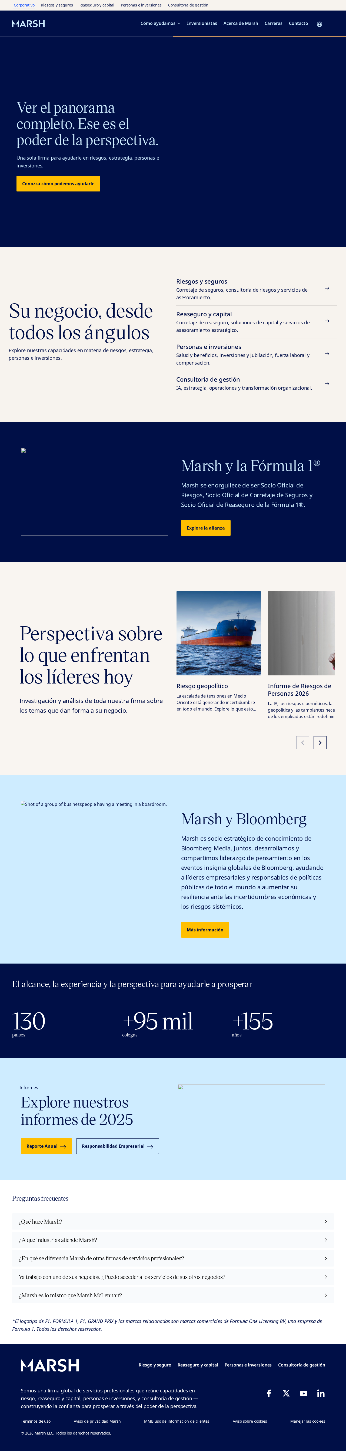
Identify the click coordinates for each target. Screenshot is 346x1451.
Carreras (273, 23)
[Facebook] (268, 1393)
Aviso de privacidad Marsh (97, 1421)
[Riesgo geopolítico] (219, 633)
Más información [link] (205, 930)
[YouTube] (303, 1393)
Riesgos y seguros (57, 5)
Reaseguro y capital (96, 5)
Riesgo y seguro (155, 1365)
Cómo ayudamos (158, 23)
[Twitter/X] (286, 1393)
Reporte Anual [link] (42, 1146)
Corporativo (24, 5)
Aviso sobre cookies (250, 1421)
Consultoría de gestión (188, 5)
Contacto (298, 23)
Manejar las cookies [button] (307, 1421)
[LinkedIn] (320, 1393)
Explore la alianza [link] (206, 528)
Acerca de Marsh (241, 23)
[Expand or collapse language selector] (321, 24)
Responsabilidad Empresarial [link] (113, 1146)
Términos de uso (36, 1421)
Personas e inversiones (141, 5)
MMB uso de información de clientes (176, 1421)
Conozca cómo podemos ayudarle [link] (58, 184)
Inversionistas (202, 23)
